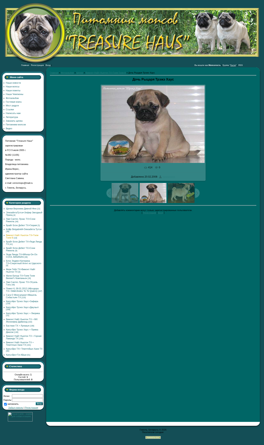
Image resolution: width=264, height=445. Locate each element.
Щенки (79, 72)
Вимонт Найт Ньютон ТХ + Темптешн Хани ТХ (20, 343)
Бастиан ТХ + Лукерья (17, 325)
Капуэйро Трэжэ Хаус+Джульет (22, 307)
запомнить (13, 404)
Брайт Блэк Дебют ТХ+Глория (21, 225)
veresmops (169, 176)
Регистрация (37, 65)
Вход (48, 65)
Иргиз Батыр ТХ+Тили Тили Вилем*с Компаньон (20, 276)
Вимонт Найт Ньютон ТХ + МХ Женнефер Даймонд (22, 320)
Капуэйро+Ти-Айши (16, 355)
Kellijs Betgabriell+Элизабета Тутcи (23, 229)
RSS (240, 65)
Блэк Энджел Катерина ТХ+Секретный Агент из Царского (23, 262)
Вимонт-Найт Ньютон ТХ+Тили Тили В (106, 72)
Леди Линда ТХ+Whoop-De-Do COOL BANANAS (21, 255)
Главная (25, 65)
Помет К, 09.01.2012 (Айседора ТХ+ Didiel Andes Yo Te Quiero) (22, 289)
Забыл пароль (15, 407)
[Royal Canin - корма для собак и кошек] (20, 420)
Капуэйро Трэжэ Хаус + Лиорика (23, 313)
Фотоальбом (67, 72)
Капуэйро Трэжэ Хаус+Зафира (22, 301)
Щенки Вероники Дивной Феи (21, 208)
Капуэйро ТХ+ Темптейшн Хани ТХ (24, 349)
